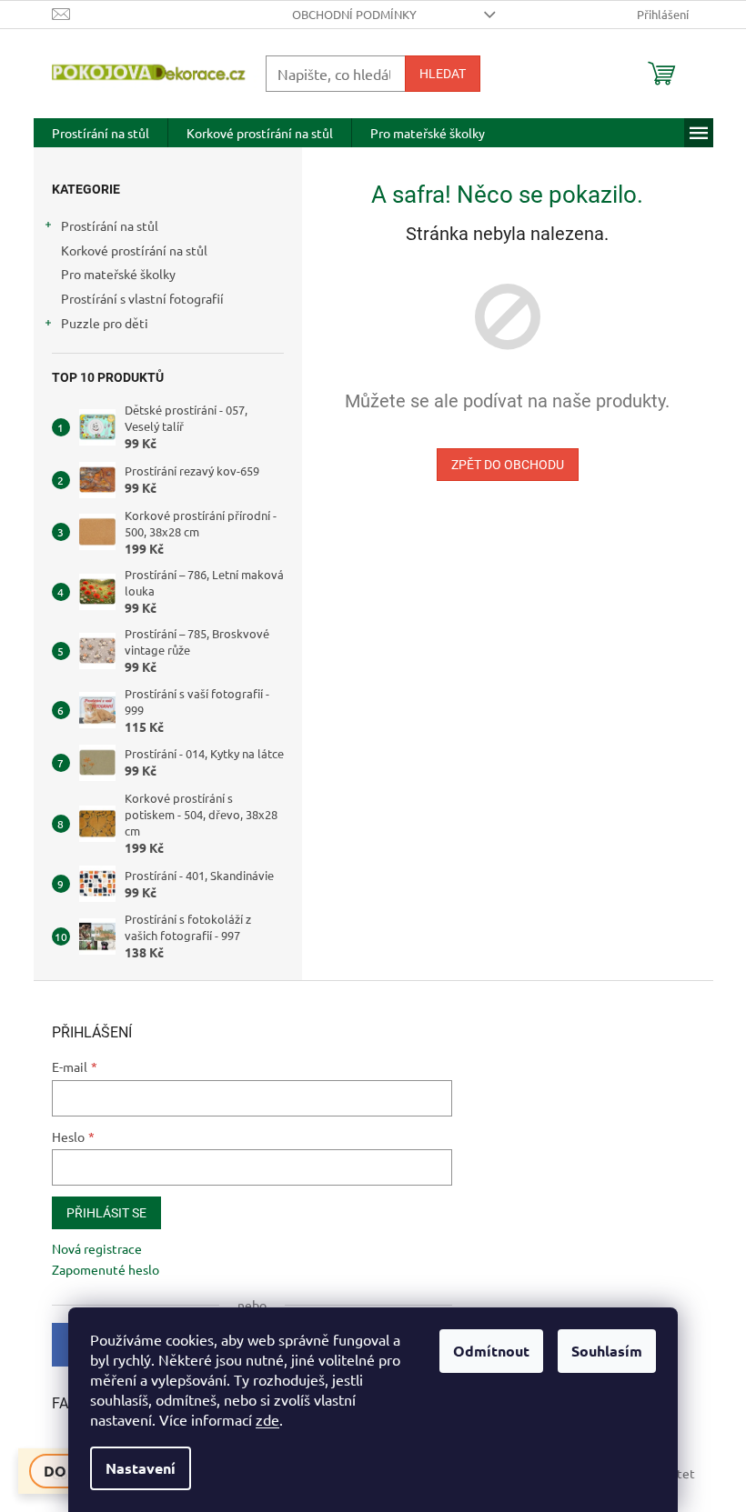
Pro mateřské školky (118, 273)
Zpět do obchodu (507, 464)
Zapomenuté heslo (105, 1269)
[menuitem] (100, 132)
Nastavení (141, 1467)
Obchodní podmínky (354, 14)
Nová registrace (97, 1248)
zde (267, 1419)
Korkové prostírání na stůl (134, 250)
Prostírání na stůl (109, 225)
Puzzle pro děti (104, 323)
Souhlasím (606, 1350)
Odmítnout (491, 1350)
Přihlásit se (106, 1213)
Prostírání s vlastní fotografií (142, 298)
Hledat (442, 73)
